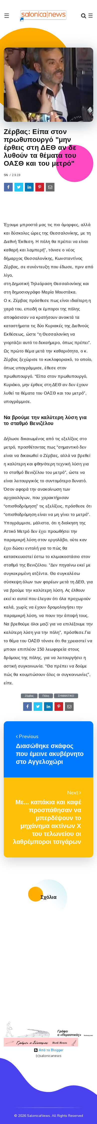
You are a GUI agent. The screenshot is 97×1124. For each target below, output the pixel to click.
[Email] (50, 187)
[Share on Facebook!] (8, 187)
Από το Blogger (50, 1050)
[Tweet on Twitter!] (18, 187)
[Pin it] (39, 187)
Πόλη (46, 696)
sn (6, 175)
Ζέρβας (29, 696)
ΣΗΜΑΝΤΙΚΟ (66, 696)
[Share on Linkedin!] (29, 187)
